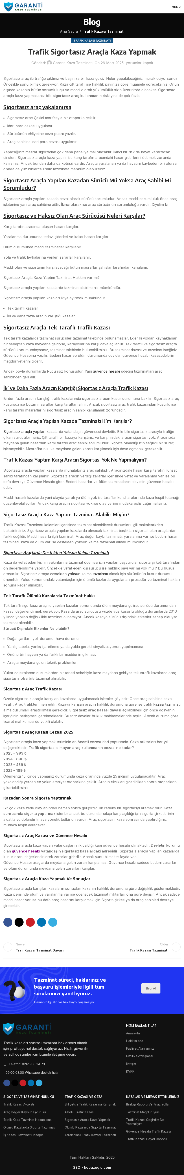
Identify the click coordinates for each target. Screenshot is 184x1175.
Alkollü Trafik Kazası (79, 1112)
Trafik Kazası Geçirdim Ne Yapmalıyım (145, 1122)
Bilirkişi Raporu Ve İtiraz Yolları (148, 1104)
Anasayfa (133, 1033)
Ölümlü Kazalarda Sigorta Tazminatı (29, 1127)
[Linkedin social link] (41, 922)
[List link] (46, 1064)
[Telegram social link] (52, 922)
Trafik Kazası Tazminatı (103, 31)
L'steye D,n (92, 947)
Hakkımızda (134, 1041)
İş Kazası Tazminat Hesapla (23, 1135)
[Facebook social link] (7, 922)
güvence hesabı (106, 371)
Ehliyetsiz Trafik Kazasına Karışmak (90, 1104)
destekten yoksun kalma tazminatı (79, 574)
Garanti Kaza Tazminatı (72, 63)
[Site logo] (23, 6)
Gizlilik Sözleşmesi (139, 1056)
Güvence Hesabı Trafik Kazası (148, 1131)
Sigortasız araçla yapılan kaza (29, 431)
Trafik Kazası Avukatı (18, 1104)
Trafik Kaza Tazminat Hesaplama (27, 1120)
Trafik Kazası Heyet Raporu (146, 1139)
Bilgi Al (151, 988)
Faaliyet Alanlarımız (140, 1048)
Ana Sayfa (69, 31)
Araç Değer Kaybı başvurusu (24, 1112)
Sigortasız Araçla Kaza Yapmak (87, 1120)
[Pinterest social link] (30, 922)
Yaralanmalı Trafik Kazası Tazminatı (90, 1135)
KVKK (130, 1071)
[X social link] (19, 922)
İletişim (131, 1064)
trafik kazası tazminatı (161, 704)
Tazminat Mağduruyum (143, 1112)
